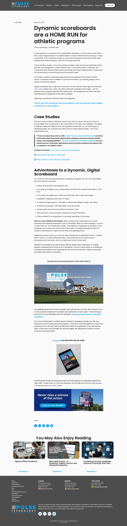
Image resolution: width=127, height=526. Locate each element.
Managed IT (65, 5)
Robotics (49, 5)
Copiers (56, 5)
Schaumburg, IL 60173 (44, 485)
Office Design (76, 5)
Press (13, 490)
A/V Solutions (39, 5)
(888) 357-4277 (43, 487)
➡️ (49, 155)
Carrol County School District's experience (65, 150)
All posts (18, 22)
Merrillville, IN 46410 (70, 485)
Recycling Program (17, 495)
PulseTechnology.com (76, 509)
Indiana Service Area (73, 488)
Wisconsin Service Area (100, 487)
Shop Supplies (88, 5)
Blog (13, 488)
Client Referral (16, 497)
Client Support (16, 484)
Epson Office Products (26, 461)
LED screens (38, 89)
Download (57, 340)
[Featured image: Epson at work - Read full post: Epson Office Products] (29, 450)
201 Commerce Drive (44, 483)
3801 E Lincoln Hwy (70, 483)
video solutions (97, 383)
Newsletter (15, 493)
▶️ (65, 488)
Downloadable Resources (19, 492)
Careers (14, 499)
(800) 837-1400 (69, 487)
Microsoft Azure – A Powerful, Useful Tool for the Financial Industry (63, 463)
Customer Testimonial (18, 486)
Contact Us (110, 5)
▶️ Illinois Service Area (45, 488)
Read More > (23, 471)
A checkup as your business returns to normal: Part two (97, 462)
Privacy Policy (63, 522)
